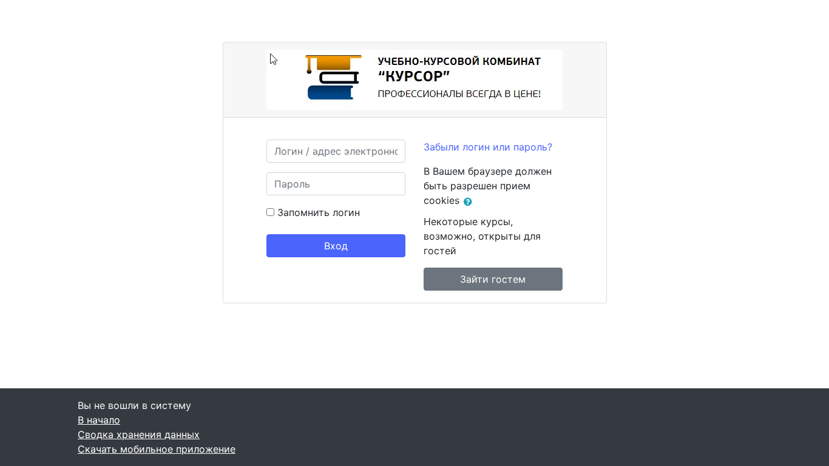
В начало (99, 420)
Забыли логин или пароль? (488, 147)
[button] (470, 201)
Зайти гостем (493, 279)
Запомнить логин (318, 212)
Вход (336, 246)
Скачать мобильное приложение (156, 449)
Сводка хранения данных (139, 434)
